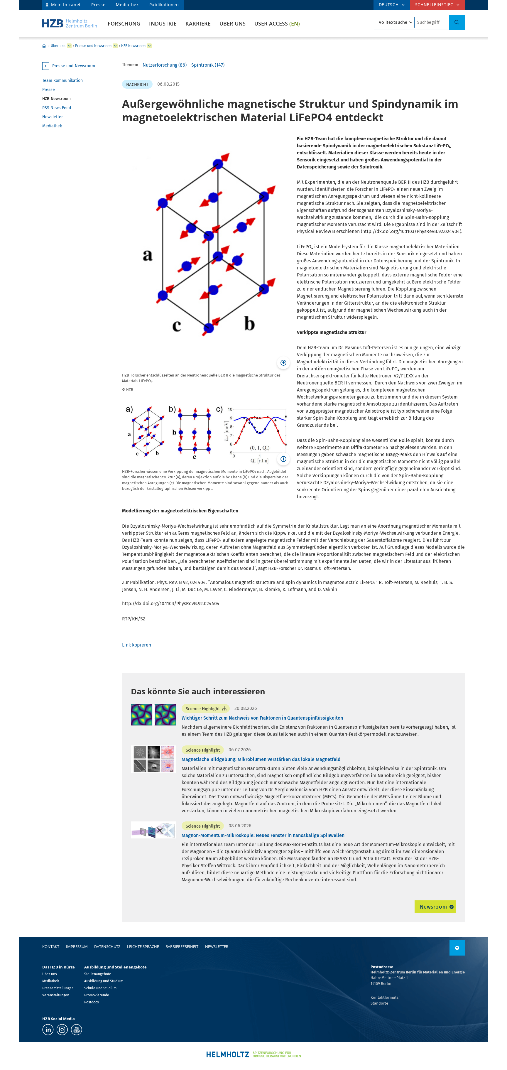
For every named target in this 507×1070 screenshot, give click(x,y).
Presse (98, 4)
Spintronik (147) (207, 65)
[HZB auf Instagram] (62, 1029)
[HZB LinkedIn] (48, 1029)
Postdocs (91, 1002)
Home (44, 45)
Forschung (124, 23)
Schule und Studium (100, 988)
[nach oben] (457, 948)
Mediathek (127, 4)
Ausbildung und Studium (103, 981)
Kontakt (50, 946)
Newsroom (433, 907)
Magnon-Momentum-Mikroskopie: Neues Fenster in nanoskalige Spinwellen (263, 835)
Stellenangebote (97, 974)
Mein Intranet (66, 4)
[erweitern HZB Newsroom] (149, 45)
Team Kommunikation (62, 80)
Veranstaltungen (55, 995)
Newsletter (52, 116)
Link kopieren (136, 645)
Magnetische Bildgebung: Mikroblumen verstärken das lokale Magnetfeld (261, 759)
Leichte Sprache (143, 946)
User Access (277, 23)
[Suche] (457, 22)
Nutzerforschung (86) (165, 65)
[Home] (69, 23)
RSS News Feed (56, 107)
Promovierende (96, 995)
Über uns (232, 23)
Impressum (77, 946)
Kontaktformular (385, 997)
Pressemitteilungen (58, 988)
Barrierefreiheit (181, 946)
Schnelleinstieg (434, 4)
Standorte (379, 1003)
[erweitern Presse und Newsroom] (115, 45)
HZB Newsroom (133, 46)
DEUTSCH (389, 4)
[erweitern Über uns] (69, 45)
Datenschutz (107, 946)
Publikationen (164, 4)
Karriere (198, 23)
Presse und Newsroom (93, 46)
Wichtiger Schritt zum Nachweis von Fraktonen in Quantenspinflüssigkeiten (262, 718)
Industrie (163, 23)
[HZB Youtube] (76, 1029)
